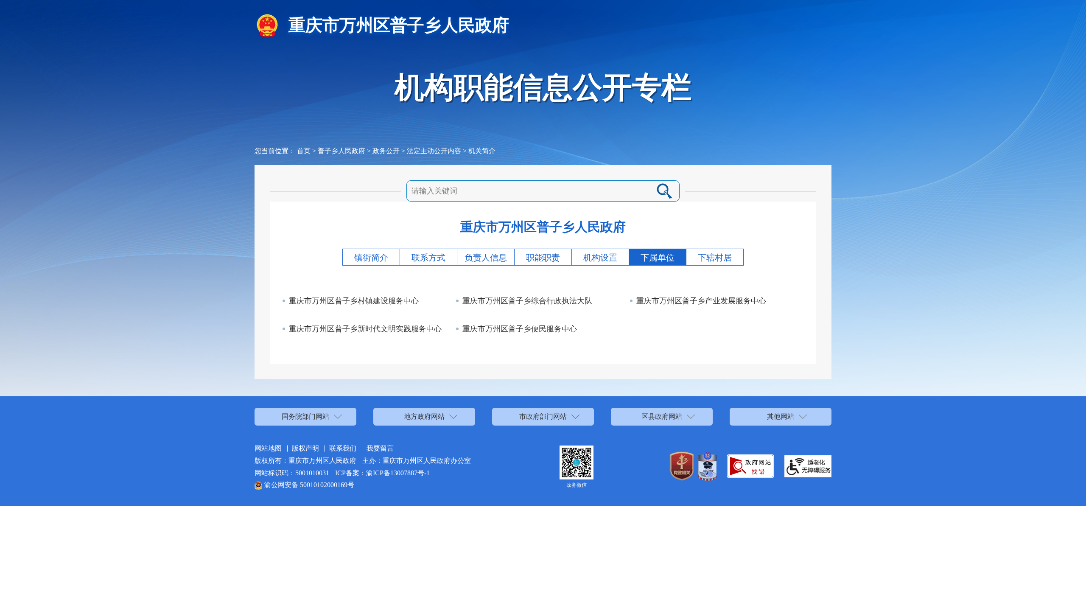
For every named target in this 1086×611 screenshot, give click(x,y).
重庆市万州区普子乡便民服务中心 (519, 329)
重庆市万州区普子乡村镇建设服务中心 (354, 301)
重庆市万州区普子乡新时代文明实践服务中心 (365, 329)
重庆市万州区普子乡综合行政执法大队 (527, 301)
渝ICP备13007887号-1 (398, 472)
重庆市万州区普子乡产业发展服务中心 (701, 301)
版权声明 (305, 448)
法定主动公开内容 (434, 150)
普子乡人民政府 (341, 150)
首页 (304, 150)
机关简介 (481, 150)
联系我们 (342, 448)
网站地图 (268, 448)
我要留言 (380, 448)
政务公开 (386, 150)
